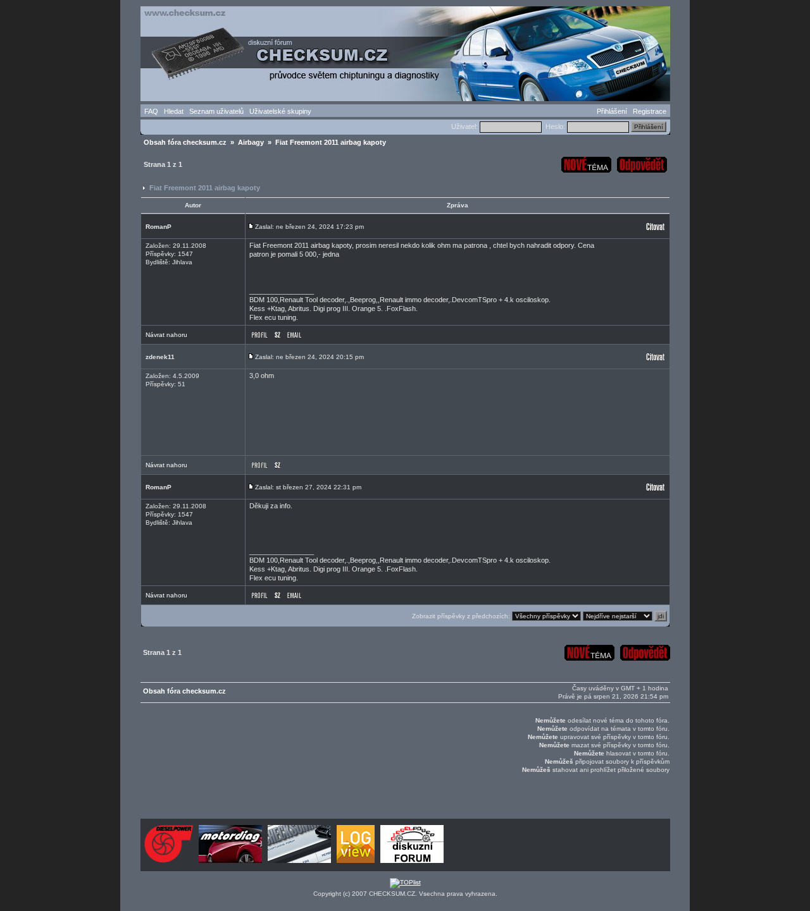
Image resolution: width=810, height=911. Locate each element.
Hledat (174, 111)
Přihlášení (612, 111)
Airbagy (251, 142)
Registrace (649, 111)
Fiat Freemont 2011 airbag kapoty (204, 188)
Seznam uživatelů (216, 111)
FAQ (151, 111)
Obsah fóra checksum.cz (185, 142)
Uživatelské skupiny (280, 111)
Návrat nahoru (166, 334)
